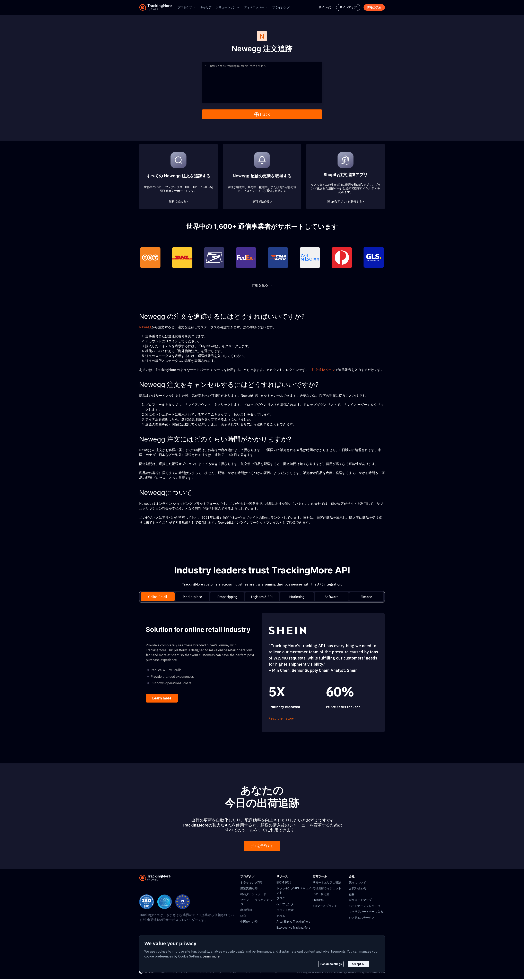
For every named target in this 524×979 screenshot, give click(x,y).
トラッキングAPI (251, 882)
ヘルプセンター (287, 904)
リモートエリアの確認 (327, 882)
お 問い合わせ (358, 888)
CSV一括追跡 (321, 894)
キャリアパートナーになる (366, 911)
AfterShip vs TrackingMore (294, 921)
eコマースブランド (325, 906)
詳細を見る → (262, 285)
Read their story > (283, 718)
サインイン (325, 7)
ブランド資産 (285, 910)
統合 (243, 916)
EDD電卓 (318, 900)
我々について (357, 882)
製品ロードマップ (360, 900)
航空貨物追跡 (248, 888)
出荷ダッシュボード (253, 894)
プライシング (280, 7)
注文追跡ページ (323, 370)
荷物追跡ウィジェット (327, 888)
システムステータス (362, 917)
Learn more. (211, 956)
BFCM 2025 (284, 882)
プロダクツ (185, 7)
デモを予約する (262, 846)
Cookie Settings (331, 964)
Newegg (145, 327)
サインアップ (348, 7)
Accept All (358, 964)
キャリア (206, 7)
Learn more (161, 698)
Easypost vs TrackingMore (293, 927)
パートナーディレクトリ (364, 906)
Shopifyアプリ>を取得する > (345, 201)
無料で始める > (178, 201)
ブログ (281, 898)
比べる (281, 916)
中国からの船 (248, 921)
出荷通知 (246, 910)
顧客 (352, 894)
